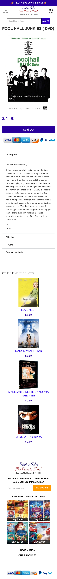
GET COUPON (42, 488)
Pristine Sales (32, 562)
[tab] (28, 154)
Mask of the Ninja (28, 436)
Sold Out (28, 129)
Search (46, 21)
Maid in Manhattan (28, 350)
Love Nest (28, 309)
